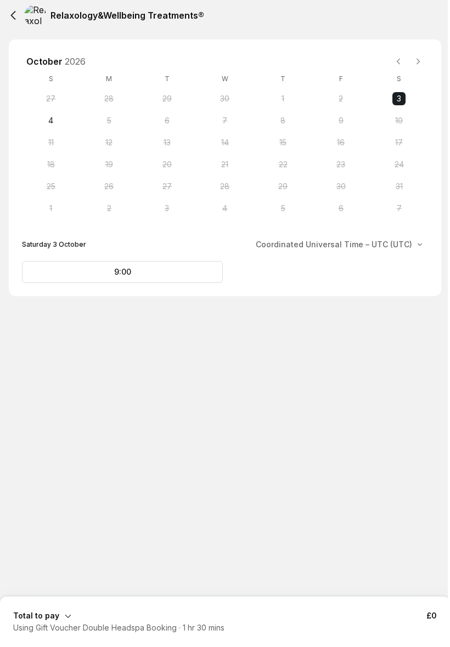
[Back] (13, 15)
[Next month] (418, 61)
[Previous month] (398, 61)
